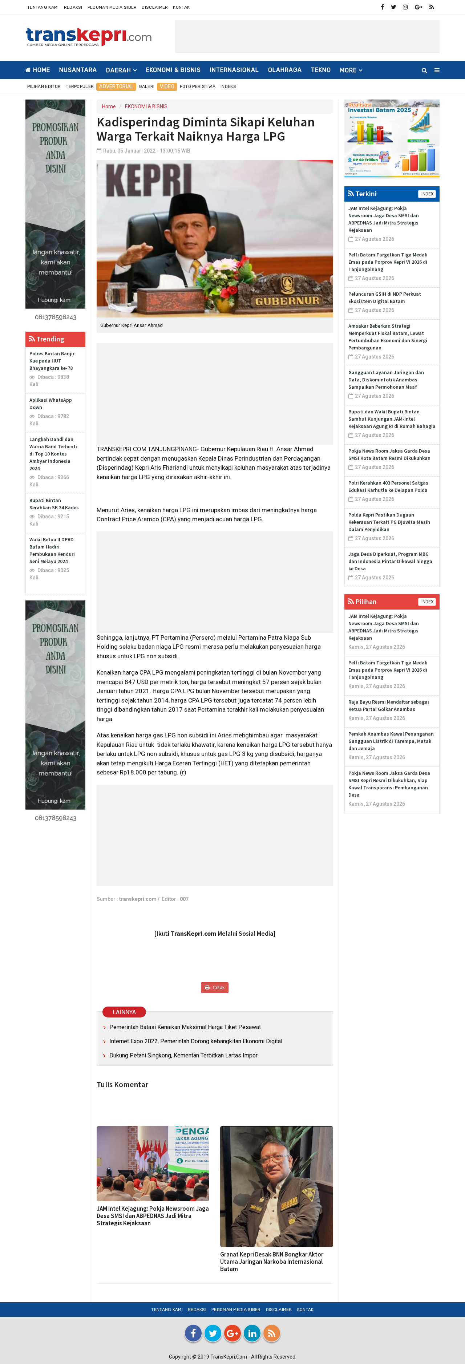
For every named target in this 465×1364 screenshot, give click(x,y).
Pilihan (365, 601)
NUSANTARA (78, 69)
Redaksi (73, 7)
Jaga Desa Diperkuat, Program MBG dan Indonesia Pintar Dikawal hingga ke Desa (390, 561)
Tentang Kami (43, 7)
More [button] (348, 70)
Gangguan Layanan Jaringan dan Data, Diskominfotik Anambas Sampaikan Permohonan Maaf (386, 379)
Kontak (181, 7)
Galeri (147, 86)
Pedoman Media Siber (112, 7)
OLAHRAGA (285, 69)
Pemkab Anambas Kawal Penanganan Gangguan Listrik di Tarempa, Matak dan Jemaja (391, 741)
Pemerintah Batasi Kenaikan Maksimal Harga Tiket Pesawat (185, 1027)
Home (40, 69)
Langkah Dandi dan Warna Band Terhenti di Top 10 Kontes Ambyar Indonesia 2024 (53, 453)
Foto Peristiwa (197, 86)
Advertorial (116, 87)
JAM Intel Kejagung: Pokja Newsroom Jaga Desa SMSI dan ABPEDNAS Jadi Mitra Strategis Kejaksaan (153, 1216)
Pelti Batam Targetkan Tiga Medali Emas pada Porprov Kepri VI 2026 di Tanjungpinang (388, 261)
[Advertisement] (307, 36)
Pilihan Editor (44, 86)
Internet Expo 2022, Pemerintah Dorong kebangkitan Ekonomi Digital (195, 1041)
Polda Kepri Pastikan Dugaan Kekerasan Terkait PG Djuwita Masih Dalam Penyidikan (389, 522)
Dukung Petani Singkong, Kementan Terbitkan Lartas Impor (183, 1055)
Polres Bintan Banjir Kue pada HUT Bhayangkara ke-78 (51, 360)
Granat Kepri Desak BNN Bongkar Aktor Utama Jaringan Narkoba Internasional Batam (271, 1261)
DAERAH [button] (118, 70)
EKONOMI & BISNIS (173, 69)
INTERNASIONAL (234, 69)
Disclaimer (155, 7)
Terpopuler (80, 86)
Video (167, 87)
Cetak (218, 987)
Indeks (228, 86)
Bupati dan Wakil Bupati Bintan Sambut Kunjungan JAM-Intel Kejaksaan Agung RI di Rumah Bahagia (392, 418)
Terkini (365, 193)
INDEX (427, 194)
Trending (49, 338)
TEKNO (321, 69)
